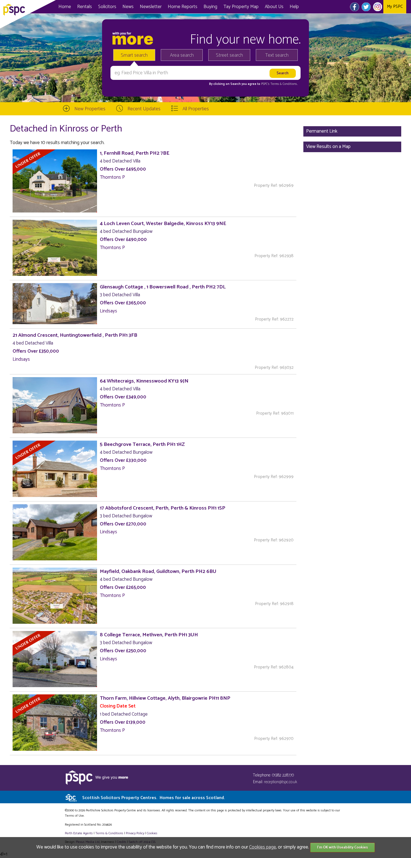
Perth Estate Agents (79, 833)
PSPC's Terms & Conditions (279, 84)
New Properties (89, 109)
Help (294, 7)
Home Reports (182, 7)
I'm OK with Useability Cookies (342, 847)
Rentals (84, 7)
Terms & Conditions (109, 833)
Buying (210, 7)
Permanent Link (321, 131)
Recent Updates (143, 109)
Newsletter (151, 7)
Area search (182, 55)
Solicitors (107, 7)
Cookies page (262, 847)
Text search (277, 55)
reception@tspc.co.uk (280, 781)
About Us (274, 7)
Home (64, 7)
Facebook (354, 6)
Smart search (134, 55)
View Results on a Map (328, 146)
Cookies (152, 833)
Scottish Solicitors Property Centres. (153, 798)
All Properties (196, 109)
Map (241, 7)
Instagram (377, 6)
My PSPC (395, 6)
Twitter (366, 6)
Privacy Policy (135, 833)
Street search (229, 55)
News (128, 7)
